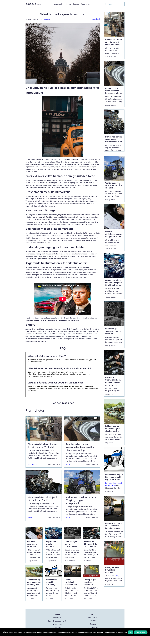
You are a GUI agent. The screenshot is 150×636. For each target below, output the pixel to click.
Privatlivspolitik (140, 632)
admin (68, 464)
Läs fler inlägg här (63, 403)
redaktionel (96, 19)
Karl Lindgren (32, 464)
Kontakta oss (85, 4)
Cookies (76, 4)
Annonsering (58, 4)
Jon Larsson (45, 19)
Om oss (68, 4)
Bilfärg (116, 576)
